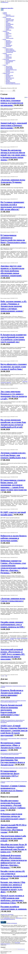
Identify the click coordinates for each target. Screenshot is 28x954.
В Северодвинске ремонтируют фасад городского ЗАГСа (10, 773)
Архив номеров (9, 68)
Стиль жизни (6, 59)
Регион (4, 17)
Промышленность (10, 27)
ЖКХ (7, 21)
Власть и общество (10, 49)
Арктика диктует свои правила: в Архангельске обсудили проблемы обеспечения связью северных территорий (12, 271)
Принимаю (3, 947)
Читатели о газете (10, 72)
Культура (8, 62)
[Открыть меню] (2, 10)
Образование (9, 56)
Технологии (8, 46)
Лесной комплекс (9, 24)
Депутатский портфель (11, 51)
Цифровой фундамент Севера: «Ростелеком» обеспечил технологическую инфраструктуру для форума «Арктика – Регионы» (14, 861)
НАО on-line (8, 30)
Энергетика (8, 18)
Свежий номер (9, 67)
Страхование (8, 35)
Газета (4, 65)
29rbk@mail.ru (19, 918)
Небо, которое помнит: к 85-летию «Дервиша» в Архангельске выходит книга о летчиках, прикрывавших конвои (14, 306)
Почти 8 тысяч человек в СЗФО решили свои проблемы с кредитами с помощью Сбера (12, 899)
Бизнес (4, 39)
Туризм (7, 28)
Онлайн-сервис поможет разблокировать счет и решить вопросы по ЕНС (13, 624)
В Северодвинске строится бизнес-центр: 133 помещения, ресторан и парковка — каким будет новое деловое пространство (14, 485)
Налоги (7, 37)
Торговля (8, 44)
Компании (8, 40)
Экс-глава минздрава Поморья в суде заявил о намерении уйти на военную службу (14, 395)
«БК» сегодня (9, 66)
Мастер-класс (9, 54)
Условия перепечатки (10, 82)
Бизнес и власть (9, 48)
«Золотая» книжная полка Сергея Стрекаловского (13, 599)
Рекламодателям (9, 75)
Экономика (8, 25)
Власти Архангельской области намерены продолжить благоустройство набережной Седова (11, 710)
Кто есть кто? (9, 58)
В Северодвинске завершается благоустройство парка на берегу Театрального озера (13, 239)
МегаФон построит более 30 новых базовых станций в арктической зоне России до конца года (14, 848)
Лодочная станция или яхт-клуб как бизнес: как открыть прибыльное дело (13, 455)
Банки (7, 34)
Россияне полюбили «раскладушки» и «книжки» (14, 907)
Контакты (8, 81)
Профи (7, 55)
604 (6, 675)
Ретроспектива (9, 26)
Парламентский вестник (11, 69)
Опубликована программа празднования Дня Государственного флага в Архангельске (13, 761)
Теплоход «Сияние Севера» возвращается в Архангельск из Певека (13, 788)
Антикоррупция (9, 52)
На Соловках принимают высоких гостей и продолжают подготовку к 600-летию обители (13, 205)
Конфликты (8, 42)
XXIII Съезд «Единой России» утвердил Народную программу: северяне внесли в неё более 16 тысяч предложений (14, 730)
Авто (7, 63)
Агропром (8, 23)
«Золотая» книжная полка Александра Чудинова (13, 181)
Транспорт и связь (10, 19)
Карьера (5, 53)
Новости (5, 13)
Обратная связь (6, 73)
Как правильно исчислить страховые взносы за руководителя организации (12, 101)
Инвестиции (8, 33)
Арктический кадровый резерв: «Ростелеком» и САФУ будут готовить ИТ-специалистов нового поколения (13, 654)
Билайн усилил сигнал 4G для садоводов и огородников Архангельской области (14, 875)
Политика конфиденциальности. (8, 919)
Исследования (9, 45)
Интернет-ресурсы (10, 77)
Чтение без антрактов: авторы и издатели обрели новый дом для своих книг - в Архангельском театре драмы (13, 155)
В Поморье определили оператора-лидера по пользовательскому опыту (13, 816)
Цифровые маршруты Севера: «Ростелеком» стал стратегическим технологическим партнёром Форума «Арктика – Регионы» (14, 566)
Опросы (7, 74)
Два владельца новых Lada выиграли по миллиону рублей (13, 838)
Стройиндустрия (9, 20)
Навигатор (8, 14)
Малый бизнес (9, 41)
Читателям (8, 76)
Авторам (8, 80)
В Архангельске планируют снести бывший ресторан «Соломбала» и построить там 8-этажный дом (14, 338)
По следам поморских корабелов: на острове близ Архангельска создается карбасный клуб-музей (13, 423)
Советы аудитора (9, 38)
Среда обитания (9, 61)
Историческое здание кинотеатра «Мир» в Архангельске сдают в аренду (11, 746)
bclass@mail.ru (7, 918)
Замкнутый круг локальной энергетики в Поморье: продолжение (14, 125)
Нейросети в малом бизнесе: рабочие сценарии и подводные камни (14, 538)
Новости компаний (10, 16)
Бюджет (7, 32)
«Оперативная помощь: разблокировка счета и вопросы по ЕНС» (14, 639)
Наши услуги (9, 79)
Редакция (8, 70)
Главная (5, 12)
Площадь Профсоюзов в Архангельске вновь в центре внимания (12, 692)
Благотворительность (10, 60)
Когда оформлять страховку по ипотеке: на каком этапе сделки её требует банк (14, 366)
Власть (4, 47)
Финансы (5, 31)
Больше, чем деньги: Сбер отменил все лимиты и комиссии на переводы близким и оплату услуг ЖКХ (13, 887)
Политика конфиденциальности (13, 83)
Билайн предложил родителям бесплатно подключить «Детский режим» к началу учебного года (13, 805)
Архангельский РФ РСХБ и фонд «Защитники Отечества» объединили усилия (13, 828)
